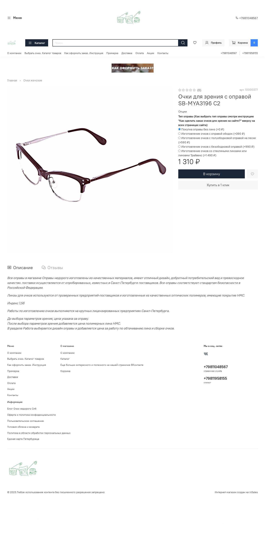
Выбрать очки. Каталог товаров (43, 53)
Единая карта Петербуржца (23, 439)
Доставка (127, 53)
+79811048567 (248, 18)
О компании (14, 53)
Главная (12, 80)
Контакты (162, 53)
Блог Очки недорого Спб (21, 408)
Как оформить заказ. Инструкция (83, 53)
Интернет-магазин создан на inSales (236, 492)
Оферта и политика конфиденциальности (31, 414)
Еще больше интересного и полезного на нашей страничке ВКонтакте (101, 365)
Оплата (139, 53)
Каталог (40, 43)
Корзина (65, 371)
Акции (150, 53)
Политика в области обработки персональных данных (38, 433)
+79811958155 (250, 53)
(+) (202, 129)
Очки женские (32, 80)
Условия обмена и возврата (23, 426)
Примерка (112, 53)
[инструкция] (133, 67)
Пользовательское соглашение (25, 421)
